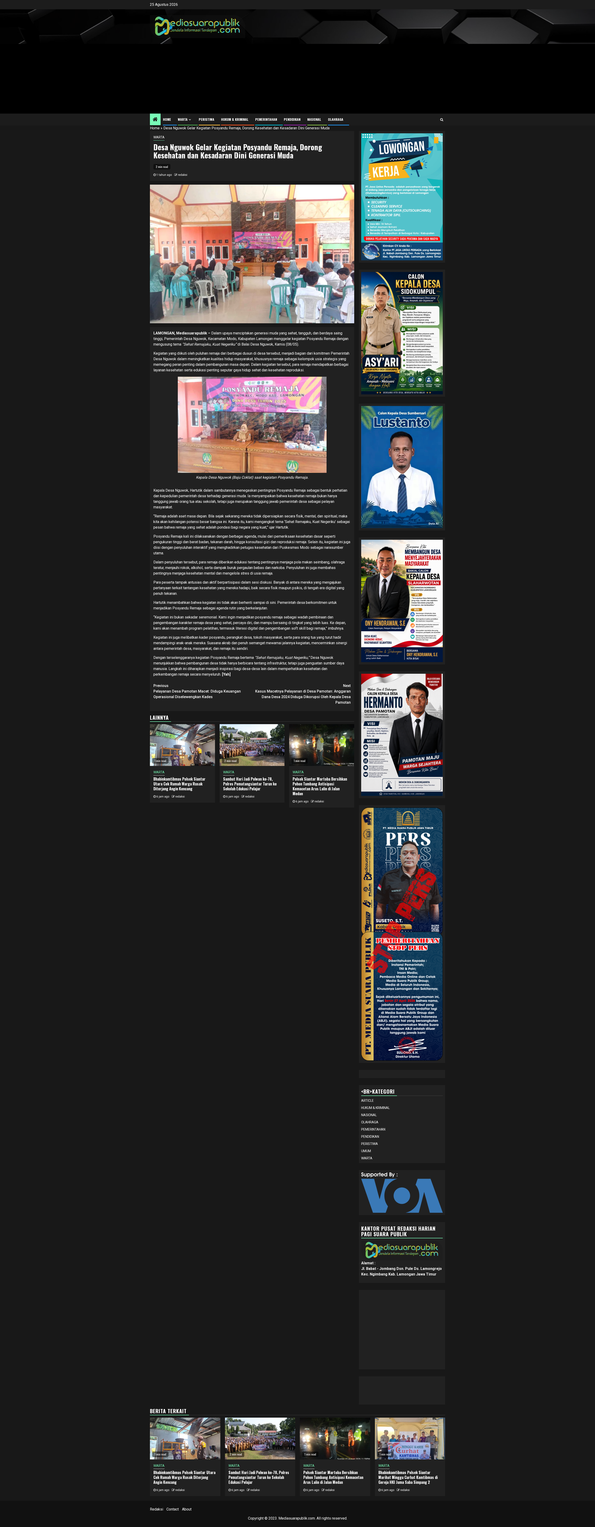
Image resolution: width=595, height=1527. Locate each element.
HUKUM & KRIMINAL (234, 119)
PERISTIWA (206, 119)
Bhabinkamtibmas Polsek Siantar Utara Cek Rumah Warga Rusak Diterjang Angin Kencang (179, 783)
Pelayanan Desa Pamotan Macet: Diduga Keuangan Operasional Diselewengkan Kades (197, 691)
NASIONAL (314, 119)
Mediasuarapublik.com (296, 1518)
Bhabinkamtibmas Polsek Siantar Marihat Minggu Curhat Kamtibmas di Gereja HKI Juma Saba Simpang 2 (408, 1477)
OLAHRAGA (335, 119)
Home (155, 128)
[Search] (442, 119)
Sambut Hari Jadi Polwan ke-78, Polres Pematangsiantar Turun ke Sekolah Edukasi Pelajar (250, 783)
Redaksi (156, 1509)
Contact (172, 1509)
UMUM (366, 1151)
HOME (167, 119)
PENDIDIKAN (292, 119)
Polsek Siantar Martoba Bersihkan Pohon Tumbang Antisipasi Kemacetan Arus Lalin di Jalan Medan (320, 786)
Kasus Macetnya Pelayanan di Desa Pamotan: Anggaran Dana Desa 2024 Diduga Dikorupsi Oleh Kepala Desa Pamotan (303, 694)
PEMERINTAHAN (266, 119)
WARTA (183, 119)
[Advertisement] (297, 78)
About (187, 1509)
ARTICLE (367, 1100)
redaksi (182, 175)
